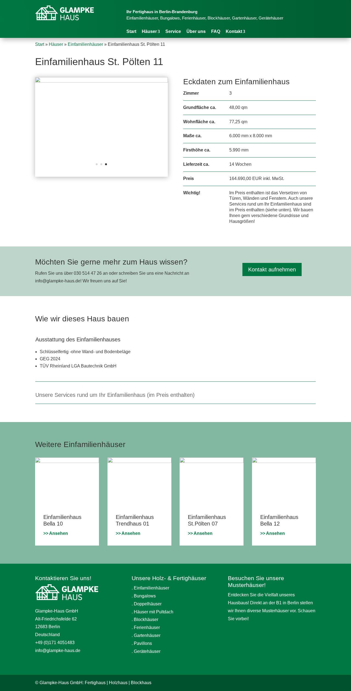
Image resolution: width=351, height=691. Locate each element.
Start (131, 31)
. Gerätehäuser (146, 651)
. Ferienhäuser (146, 627)
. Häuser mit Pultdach (152, 611)
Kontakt (234, 31)
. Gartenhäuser (146, 635)
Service (173, 31)
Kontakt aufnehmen (272, 269)
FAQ (215, 31)
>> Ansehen (55, 533)
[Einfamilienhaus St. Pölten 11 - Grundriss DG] (101, 81)
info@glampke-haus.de (57, 650)
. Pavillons (142, 643)
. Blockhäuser (145, 619)
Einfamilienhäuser (85, 44)
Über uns (196, 31)
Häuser (149, 31)
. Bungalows (144, 596)
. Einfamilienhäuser (150, 588)
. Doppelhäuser (147, 604)
